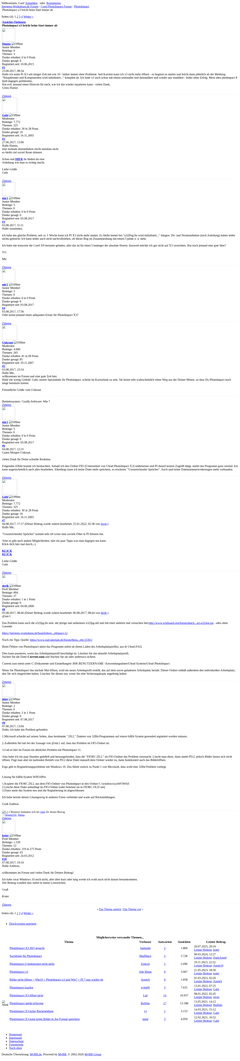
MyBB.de (36, 1054)
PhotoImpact (81, 6)
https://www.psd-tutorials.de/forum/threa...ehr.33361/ (61, 639)
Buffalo (145, 1003)
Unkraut (7, 342)
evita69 (145, 987)
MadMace (145, 956)
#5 (3, 366)
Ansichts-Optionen (14, 22)
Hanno (6, 43)
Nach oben (15, 1048)
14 (164, 995)
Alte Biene (145, 971)
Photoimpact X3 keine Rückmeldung (31, 1011)
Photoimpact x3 (19, 971)
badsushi (145, 948)
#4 (3, 308)
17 (164, 1003)
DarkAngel (219, 957)
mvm (104, 523)
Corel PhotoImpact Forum (56, 6)
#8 (3, 609)
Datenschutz (16, 1041)
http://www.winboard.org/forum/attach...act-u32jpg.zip (181, 623)
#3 (3, 221)
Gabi (5, 115)
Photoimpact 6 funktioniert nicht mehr (32, 963)
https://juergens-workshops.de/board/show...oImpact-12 (35, 633)
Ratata (21, 815)
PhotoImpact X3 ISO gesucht (27, 948)
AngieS (145, 979)
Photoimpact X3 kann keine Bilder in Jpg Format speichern (45, 1019)
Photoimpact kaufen (21, 987)
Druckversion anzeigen (22, 923)
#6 (3, 445)
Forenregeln (16, 1044)
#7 (3, 520)
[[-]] (5, 812)
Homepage (15, 1034)
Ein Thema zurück (110, 909)
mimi (145, 1019)
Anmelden (31, 3)
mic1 (5, 198)
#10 (4, 859)
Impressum (15, 1037)
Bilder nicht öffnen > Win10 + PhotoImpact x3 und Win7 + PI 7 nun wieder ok (56, 979)
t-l (145, 1011)
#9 (3, 722)
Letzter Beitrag (203, 949)
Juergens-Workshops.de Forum (20, 6)
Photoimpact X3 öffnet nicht (26, 995)
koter (5, 835)
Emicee (145, 963)
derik (5, 585)
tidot (5, 699)
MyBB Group (93, 1054)
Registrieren (53, 3)
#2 (3, 138)
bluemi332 (10, 815)
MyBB (62, 1054)
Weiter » (28, 16)
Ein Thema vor (132, 909)
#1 (3, 67)
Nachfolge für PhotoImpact (26, 956)
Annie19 (218, 965)
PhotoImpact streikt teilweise (27, 1003)
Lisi (145, 995)
